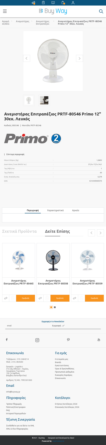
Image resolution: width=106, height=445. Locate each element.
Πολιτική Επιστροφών (16, 407)
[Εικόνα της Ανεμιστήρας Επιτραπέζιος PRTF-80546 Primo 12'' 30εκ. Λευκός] (28, 100)
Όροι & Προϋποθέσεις (64, 369)
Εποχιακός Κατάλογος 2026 (67, 407)
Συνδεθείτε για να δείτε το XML (20, 426)
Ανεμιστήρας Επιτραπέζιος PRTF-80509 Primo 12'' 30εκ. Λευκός (87, 283)
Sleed (72, 438)
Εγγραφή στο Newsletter (53, 321)
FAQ (8, 410)
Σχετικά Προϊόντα (19, 231)
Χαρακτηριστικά (55, 210)
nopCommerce (58, 441)
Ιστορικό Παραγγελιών (16, 413)
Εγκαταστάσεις (62, 365)
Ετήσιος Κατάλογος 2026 (66, 404)
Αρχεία (75, 210)
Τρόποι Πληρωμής (14, 404)
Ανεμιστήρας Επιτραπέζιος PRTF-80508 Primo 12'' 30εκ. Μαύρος (53, 283)
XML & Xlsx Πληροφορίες (17, 429)
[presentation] (26, 58)
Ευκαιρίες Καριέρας (63, 375)
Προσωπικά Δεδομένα (64, 372)
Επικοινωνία (60, 378)
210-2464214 (23, 359)
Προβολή (25, 298)
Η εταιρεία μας (61, 359)
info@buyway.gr (13, 392)
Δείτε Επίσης (57, 231)
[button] (51, 307)
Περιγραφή (33, 210)
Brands (58, 362)
